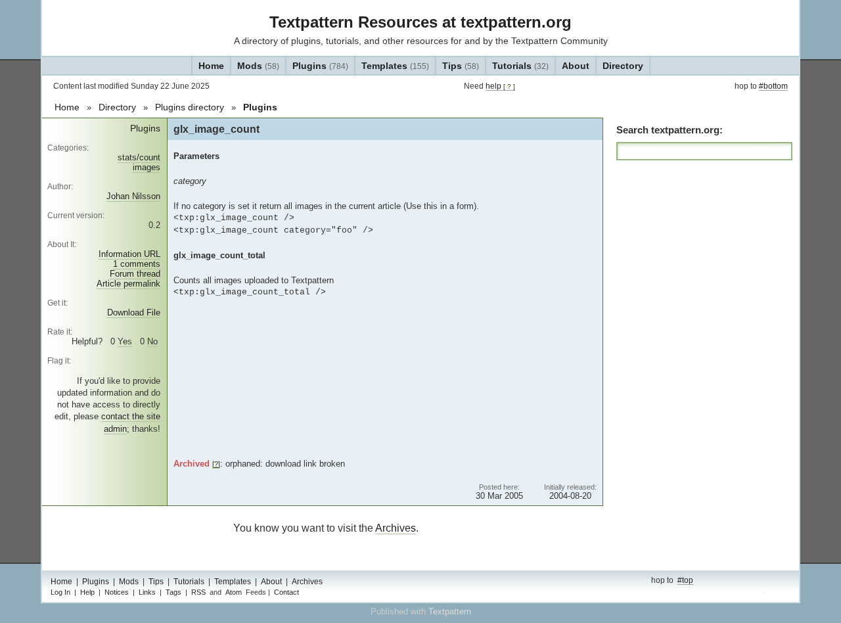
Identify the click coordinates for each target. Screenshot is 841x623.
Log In (60, 592)
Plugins (320, 65)
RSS (198, 592)
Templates (395, 65)
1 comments (136, 264)
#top (685, 580)
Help (87, 592)
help (500, 86)
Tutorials (520, 65)
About (575, 65)
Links (147, 592)
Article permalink (128, 283)
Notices (116, 592)
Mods (258, 65)
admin (776, 593)
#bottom (773, 86)
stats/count (139, 157)
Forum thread (135, 274)
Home (211, 65)
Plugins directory (189, 107)
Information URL (129, 254)
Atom (233, 592)
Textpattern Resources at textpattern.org (420, 22)
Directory (622, 65)
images (146, 167)
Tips (460, 65)
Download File (133, 312)
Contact (286, 592)
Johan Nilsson (133, 196)
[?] (216, 464)
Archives (395, 528)
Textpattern (449, 611)
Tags (173, 592)
